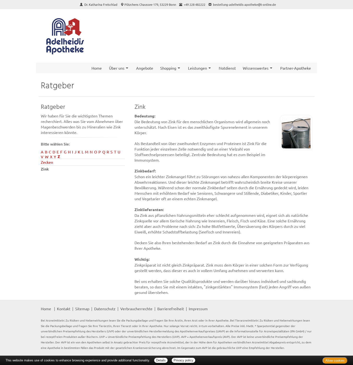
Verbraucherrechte (136, 308)
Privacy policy (183, 360)
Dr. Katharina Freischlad (101, 4)
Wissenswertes (255, 68)
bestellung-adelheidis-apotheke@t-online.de (244, 4)
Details (161, 360)
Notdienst (227, 68)
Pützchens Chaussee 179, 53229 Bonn (150, 4)
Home (96, 68)
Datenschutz (105, 308)
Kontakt (63, 308)
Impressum (198, 308)
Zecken (47, 162)
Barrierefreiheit (170, 308)
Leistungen (197, 68)
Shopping (168, 68)
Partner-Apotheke (295, 68)
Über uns (116, 68)
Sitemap (82, 308)
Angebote (144, 68)
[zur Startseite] (65, 36)
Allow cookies (335, 360)
